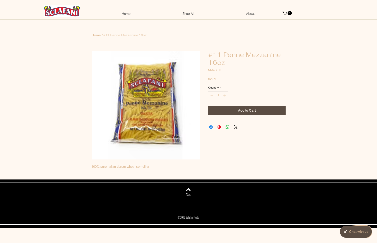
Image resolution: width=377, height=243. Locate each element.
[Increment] (225, 95)
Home (96, 35)
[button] (288, 13)
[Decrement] (211, 95)
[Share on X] (235, 127)
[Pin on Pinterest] (219, 127)
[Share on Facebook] (211, 127)
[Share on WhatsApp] (227, 127)
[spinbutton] (218, 95)
